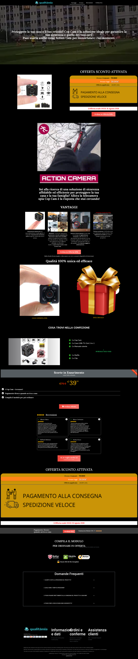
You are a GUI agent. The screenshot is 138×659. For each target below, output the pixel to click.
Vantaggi (73, 2)
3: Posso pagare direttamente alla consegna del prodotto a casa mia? (65, 595)
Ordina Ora (99, 2)
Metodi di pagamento (75, 639)
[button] (69, 580)
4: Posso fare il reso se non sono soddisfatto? (58, 603)
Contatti (90, 639)
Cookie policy (54, 639)
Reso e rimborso (74, 641)
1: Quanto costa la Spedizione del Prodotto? (57, 580)
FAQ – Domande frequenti (94, 638)
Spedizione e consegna (76, 638)
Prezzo (81, 2)
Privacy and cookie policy (57, 638)
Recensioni (89, 2)
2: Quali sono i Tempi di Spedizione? (54, 587)
